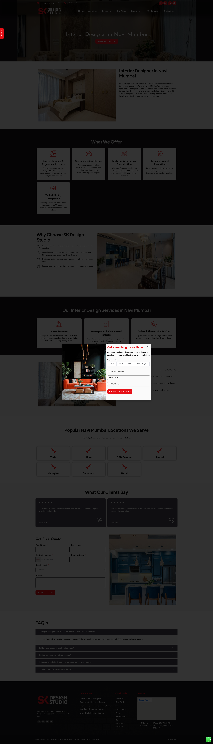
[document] (106, 372)
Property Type (112, 360)
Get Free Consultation (119, 391)
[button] (148, 347)
